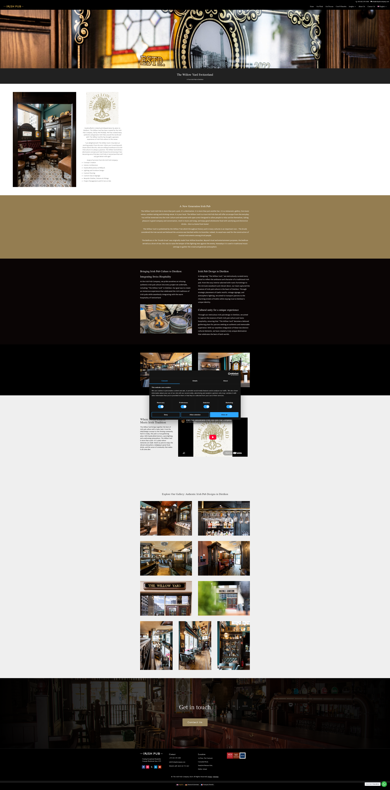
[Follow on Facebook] (143, 767)
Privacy (210, 777)
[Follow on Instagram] (147, 767)
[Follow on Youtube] (159, 767)
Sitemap (215, 777)
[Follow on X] (151, 767)
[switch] (183, 406)
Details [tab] (195, 381)
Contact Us (371, 7)
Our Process (329, 7)
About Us (362, 7)
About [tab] (225, 381)
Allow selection (195, 415)
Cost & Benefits (341, 7)
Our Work (319, 7)
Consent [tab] (164, 381)
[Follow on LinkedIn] (155, 767)
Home (312, 7)
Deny (166, 415)
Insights (351, 7)
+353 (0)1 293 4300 (175, 758)
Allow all (224, 415)
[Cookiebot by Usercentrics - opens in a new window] (229, 374)
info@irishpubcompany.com (177, 762)
